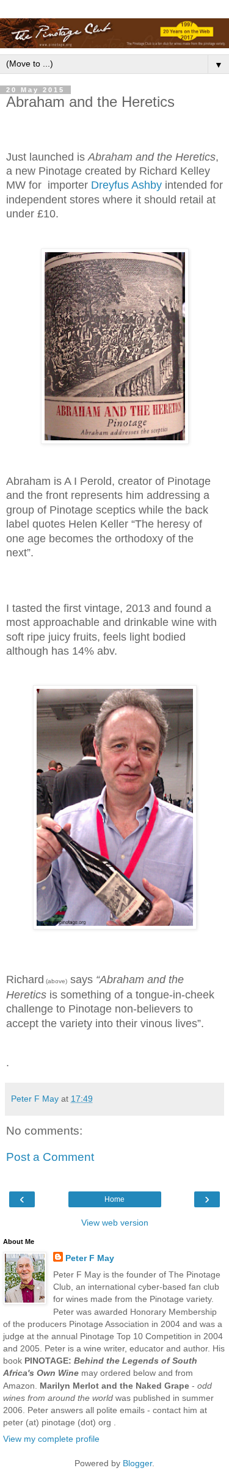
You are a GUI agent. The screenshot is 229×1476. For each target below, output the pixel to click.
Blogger (137, 1463)
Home (114, 1199)
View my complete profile (51, 1439)
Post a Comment (50, 1157)
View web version (114, 1222)
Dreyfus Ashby (128, 185)
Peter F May (89, 1258)
